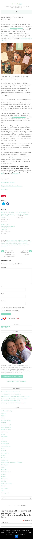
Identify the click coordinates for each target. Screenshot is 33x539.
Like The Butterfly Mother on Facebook (16, 381)
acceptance (8, 241)
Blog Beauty (23, 505)
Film (2, 439)
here (2, 173)
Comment (3, 267)
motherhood (11, 243)
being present (16, 158)
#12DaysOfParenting (6, 411)
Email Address (5, 522)
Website (3, 301)
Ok (16, 536)
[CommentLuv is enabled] (10, 319)
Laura (13, 21)
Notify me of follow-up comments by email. (14, 307)
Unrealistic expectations (16, 28)
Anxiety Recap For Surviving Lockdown (11, 394)
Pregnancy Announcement (8, 182)
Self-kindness (4, 488)
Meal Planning (4, 458)
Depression (4, 436)
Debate (3, 434)
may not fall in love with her (19, 117)
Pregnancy (20, 240)
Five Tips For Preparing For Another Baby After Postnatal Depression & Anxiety (8, 215)
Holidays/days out (5, 446)
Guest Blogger (5, 443)
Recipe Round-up (6, 472)
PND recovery (18, 243)
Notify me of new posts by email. (11, 310)
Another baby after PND (18, 241)
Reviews (3, 481)
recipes (3, 474)
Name (2, 287)
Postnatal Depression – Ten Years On (10, 392)
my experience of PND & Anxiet (11, 30)
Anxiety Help (4, 189)
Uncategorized (5, 493)
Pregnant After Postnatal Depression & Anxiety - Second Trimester (8, 226)
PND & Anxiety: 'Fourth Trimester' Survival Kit (23, 213)
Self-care (3, 486)
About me (3, 413)
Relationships (4, 479)
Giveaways (4, 441)
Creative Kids (4, 432)
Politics (3, 467)
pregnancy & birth (12, 244)
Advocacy (3, 415)
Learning (3, 450)
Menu (17, 12)
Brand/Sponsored (6, 425)
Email (2, 294)
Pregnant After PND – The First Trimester (11, 186)
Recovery (26, 240)
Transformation (21, 244)
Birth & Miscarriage (6, 420)
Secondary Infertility (6, 483)
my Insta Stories (16, 173)
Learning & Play (5, 453)
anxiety (26, 241)
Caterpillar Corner (5, 429)
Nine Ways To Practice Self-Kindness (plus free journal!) (15, 396)
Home (2, 448)
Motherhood (14, 240)
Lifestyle (3, 455)
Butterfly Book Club (6, 427)
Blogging (3, 422)
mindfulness (4, 243)
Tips (2, 490)
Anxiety (8, 240)
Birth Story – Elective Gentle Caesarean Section (13, 403)
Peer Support (4, 465)
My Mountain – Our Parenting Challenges (11, 462)
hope (30, 241)
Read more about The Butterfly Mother (12, 376)
